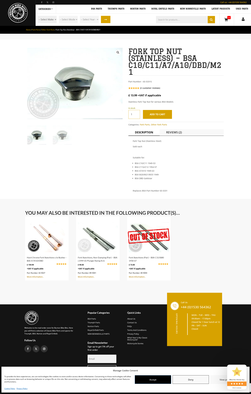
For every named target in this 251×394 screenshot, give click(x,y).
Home (28, 29)
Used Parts (242, 9)
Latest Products (220, 9)
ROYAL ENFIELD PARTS (162, 9)
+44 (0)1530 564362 (233, 2)
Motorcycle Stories (135, 343)
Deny (190, 379)
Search (105, 19)
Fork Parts (36, 29)
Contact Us (132, 323)
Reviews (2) (174, 132)
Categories (44, 9)
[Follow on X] (47, 2)
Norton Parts (93, 326)
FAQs (129, 326)
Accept (152, 379)
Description (144, 132)
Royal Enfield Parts (96, 330)
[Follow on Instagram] (53, 2)
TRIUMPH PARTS (116, 9)
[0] (226, 19)
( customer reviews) (150, 88)
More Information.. (47, 267)
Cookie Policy (9, 388)
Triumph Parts (94, 323)
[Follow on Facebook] (41, 2)
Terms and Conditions (136, 330)
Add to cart (157, 114)
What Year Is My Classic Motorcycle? (137, 339)
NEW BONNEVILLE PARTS (193, 9)
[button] (118, 52)
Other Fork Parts (48, 29)
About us (131, 319)
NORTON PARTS (138, 9)
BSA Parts (92, 319)
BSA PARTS (96, 9)
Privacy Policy (22, 388)
